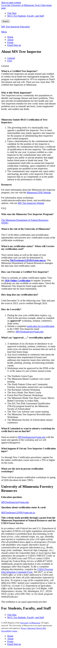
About (10, 638)
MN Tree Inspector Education (15, 26)
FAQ (3, 208)
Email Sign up (14, 644)
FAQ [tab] (9, 60)
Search (5, 21)
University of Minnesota (30, 623)
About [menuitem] (10, 39)
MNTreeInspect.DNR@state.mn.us (18, 512)
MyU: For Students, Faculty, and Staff (25, 16)
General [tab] (11, 58)
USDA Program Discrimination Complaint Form (27, 570)
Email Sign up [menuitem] (14, 45)
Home (10, 636)
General (5, 66)
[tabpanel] (28, 135)
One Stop (11, 13)
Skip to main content (11, 2)
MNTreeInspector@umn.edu (29, 331)
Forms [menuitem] (10, 42)
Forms (10, 641)
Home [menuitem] (10, 37)
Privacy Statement (28, 628)
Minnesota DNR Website (39, 192)
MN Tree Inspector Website (31, 203)
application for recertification (40, 326)
